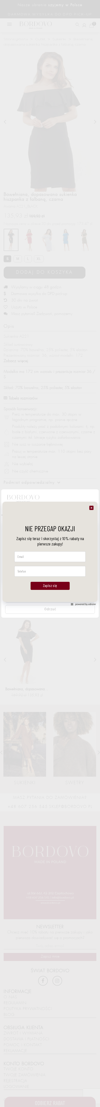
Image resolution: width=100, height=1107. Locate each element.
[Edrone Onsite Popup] (50, 553)
